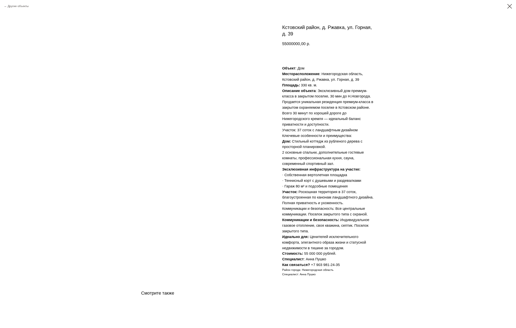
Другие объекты (18, 6)
